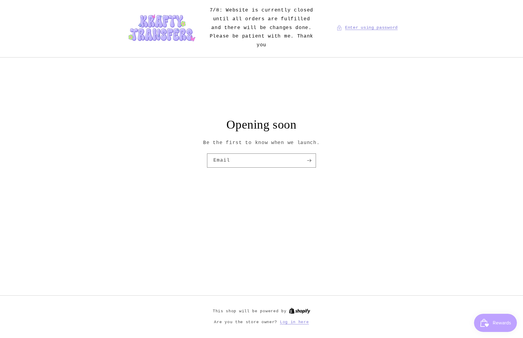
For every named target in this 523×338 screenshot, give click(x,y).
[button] (367, 27)
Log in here (294, 322)
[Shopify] (299, 311)
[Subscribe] (309, 160)
